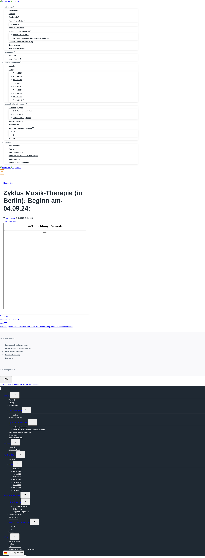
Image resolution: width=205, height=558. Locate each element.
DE (14, 132)
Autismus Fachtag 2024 (9, 317)
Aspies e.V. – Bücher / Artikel (18, 423)
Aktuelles (12, 66)
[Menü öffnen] (2, 172)
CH (14, 135)
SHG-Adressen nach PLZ (22, 111)
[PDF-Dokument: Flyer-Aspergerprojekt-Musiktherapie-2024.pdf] (45, 266)
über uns (7, 396)
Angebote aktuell (15, 59)
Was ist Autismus (15, 145)
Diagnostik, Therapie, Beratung (19, 522)
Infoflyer (16, 24)
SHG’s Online (18, 114)
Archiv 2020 (17, 90)
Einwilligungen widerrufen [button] (14, 351)
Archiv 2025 (17, 73)
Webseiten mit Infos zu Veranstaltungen (23, 156)
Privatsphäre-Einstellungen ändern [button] (16, 345)
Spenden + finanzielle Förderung (21, 42)
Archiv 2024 (17, 76)
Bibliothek (12, 55)
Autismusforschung (16, 152)
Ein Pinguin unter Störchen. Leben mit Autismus (31, 38)
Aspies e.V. (10, 218)
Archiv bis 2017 (18, 100)
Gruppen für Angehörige (22, 118)
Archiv (11, 464)
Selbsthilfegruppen (15, 502)
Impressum (9, 358)
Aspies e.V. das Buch (21, 35)
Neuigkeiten (8, 183)
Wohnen (12, 138)
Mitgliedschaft (14, 17)
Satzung (12, 14)
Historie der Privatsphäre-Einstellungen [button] (18, 348)
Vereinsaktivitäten (10, 455)
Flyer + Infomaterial (15, 410)
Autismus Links (14, 159)
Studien (11, 149)
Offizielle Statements (16, 28)
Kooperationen (14, 45)
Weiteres (7, 537)
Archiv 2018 (17, 97)
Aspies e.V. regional (16, 121)
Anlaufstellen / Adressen (12, 495)
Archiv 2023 (17, 80)
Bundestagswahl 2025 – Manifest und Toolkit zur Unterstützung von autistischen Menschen (36, 325)
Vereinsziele (13, 10)
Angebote (7, 443)
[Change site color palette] (6, 379)
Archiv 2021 (17, 86)
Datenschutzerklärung (17, 48)
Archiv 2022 (17, 83)
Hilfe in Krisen (14, 124)
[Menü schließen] (0, 388)
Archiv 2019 (17, 93)
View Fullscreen (9, 221)
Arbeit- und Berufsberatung (19, 162)
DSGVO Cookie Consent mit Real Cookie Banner (19, 385)
